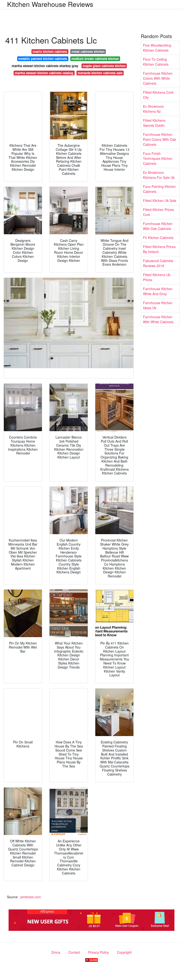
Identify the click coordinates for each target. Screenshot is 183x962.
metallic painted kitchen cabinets (42, 58)
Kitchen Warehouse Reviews (50, 4)
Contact (74, 952)
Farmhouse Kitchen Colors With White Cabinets (158, 78)
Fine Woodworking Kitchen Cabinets (157, 48)
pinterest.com (30, 896)
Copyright (124, 952)
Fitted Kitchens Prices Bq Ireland (159, 249)
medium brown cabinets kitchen (95, 58)
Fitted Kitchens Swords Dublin (154, 123)
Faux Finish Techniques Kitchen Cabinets (158, 158)
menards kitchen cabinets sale (100, 73)
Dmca (55, 952)
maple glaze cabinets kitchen (104, 65)
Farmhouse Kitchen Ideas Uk (158, 305)
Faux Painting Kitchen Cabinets (159, 189)
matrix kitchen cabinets (50, 51)
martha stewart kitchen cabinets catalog (44, 73)
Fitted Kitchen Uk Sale (159, 200)
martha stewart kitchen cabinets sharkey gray (45, 65)
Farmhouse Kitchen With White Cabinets (158, 319)
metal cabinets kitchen (88, 51)
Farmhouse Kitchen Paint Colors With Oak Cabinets (159, 139)
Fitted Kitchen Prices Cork (158, 212)
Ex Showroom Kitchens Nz (153, 109)
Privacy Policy (98, 952)
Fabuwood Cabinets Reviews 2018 (158, 263)
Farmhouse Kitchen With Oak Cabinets (158, 226)
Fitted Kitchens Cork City (158, 95)
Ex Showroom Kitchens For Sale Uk (159, 175)
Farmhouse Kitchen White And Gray (158, 291)
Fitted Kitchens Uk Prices (156, 277)
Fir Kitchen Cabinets (158, 237)
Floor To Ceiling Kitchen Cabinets (155, 62)
